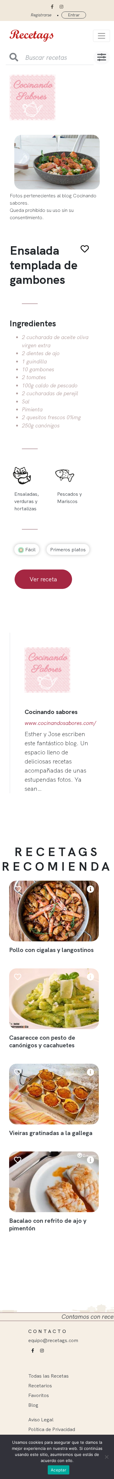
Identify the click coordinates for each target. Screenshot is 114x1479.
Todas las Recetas (48, 1376)
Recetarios (40, 1385)
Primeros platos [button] (68, 549)
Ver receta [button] (43, 579)
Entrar (74, 15)
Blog (33, 1405)
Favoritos (38, 1395)
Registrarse (41, 15)
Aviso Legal (41, 1419)
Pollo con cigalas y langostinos (51, 950)
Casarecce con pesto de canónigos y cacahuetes (42, 1041)
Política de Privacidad (51, 1429)
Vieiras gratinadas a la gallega (50, 1133)
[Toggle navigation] (101, 36)
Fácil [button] (30, 549)
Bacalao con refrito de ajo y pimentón (47, 1224)
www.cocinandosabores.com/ (60, 722)
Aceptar (58, 1469)
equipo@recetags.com (53, 1340)
